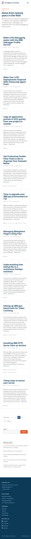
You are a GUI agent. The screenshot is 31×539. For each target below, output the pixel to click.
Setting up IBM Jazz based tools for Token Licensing (13, 308)
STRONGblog (5, 515)
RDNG (16, 223)
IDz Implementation (6, 500)
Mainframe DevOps (6, 496)
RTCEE (24, 223)
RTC (21, 223)
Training (4, 511)
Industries (4, 509)
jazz (13, 223)
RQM (19, 223)
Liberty (9, 372)
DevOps (5, 69)
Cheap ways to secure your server (14, 381)
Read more (11, 65)
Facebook (5, 525)
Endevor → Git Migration (8, 498)
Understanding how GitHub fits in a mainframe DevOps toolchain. (13, 268)
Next (9, 421)
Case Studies (5, 513)
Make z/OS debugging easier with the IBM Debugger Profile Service (14, 41)
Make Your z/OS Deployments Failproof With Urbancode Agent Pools (14, 81)
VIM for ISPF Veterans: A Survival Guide (12, 451)
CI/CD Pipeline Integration (8, 502)
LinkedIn (5, 521)
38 (5, 421)
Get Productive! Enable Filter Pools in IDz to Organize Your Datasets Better (15, 160)
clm (10, 223)
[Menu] (27, 2)
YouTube (5, 528)
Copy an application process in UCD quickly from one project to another (14, 120)
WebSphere (14, 372)
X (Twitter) (5, 523)
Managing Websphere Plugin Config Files (14, 232)
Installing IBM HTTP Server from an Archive (14, 344)
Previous (6, 417)
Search (5, 429)
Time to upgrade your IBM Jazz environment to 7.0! (15, 196)
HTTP (5, 372)
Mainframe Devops (13, 186)
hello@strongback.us (7, 487)
